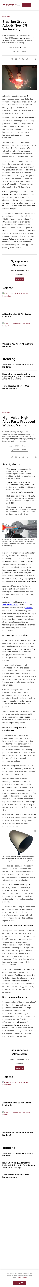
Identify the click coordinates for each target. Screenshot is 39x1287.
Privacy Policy (22, 1277)
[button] (3, 5)
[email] (27, 59)
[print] (36, 59)
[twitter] (19, 59)
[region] (19, 1278)
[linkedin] (16, 59)
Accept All (19, 1283)
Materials (6, 16)
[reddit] (23, 59)
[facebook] (12, 59)
